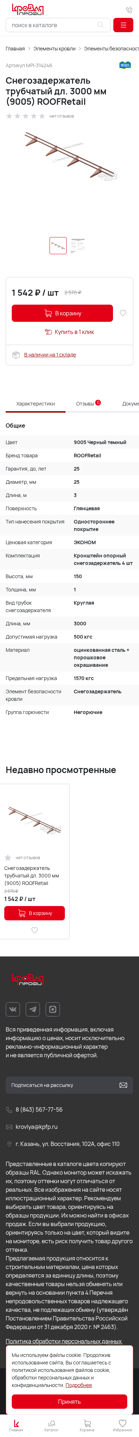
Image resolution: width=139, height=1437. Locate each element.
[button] (123, 25)
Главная (15, 48)
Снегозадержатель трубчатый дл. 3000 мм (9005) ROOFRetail (31, 875)
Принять (69, 1402)
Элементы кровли (55, 48)
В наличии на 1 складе (50, 354)
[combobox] (58, 25)
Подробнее (79, 1385)
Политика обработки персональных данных (64, 1341)
